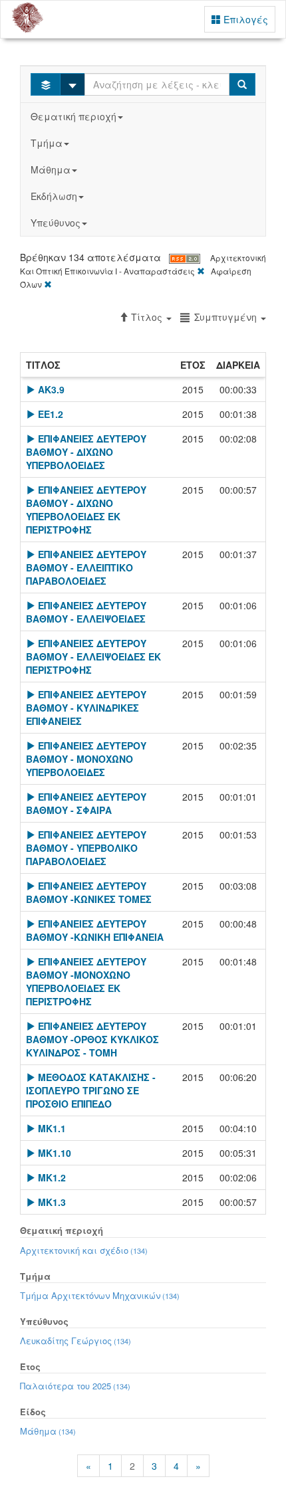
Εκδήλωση (54, 196)
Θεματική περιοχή (73, 116)
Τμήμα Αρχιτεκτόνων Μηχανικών (100, 1295)
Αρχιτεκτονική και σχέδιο (84, 1250)
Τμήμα (47, 142)
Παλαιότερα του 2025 (75, 1385)
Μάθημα (51, 169)
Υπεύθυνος (55, 222)
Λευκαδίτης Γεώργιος (75, 1340)
